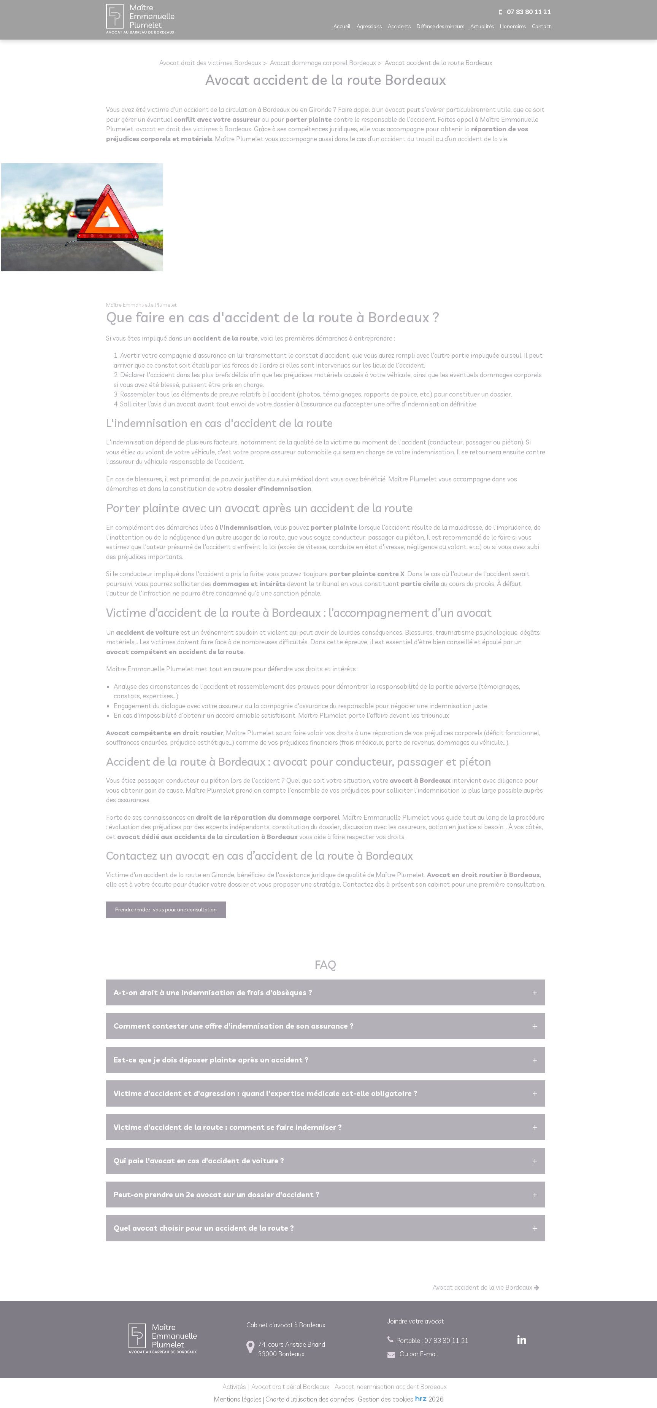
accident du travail (407, 139)
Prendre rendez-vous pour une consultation (166, 909)
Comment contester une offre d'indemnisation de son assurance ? (234, 1026)
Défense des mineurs (440, 26)
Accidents (399, 26)
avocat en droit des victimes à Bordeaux (193, 129)
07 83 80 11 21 (432, 1340)
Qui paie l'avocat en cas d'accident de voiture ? (199, 1160)
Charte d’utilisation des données (309, 1399)
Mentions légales (238, 1399)
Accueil (342, 26)
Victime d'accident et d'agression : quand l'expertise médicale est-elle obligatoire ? (265, 1093)
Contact (541, 26)
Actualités (482, 26)
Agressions (369, 26)
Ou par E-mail (418, 1354)
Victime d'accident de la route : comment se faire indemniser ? (228, 1127)
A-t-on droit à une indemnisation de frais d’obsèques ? (213, 992)
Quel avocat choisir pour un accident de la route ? (204, 1228)
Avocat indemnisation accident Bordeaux (391, 1386)
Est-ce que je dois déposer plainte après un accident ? (211, 1059)
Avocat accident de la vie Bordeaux (483, 1287)
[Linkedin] (522, 1339)
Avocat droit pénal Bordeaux (290, 1386)
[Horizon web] (421, 1398)
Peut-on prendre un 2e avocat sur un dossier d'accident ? (216, 1194)
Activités (234, 1386)
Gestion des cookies (385, 1399)
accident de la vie (482, 139)
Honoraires (513, 26)
